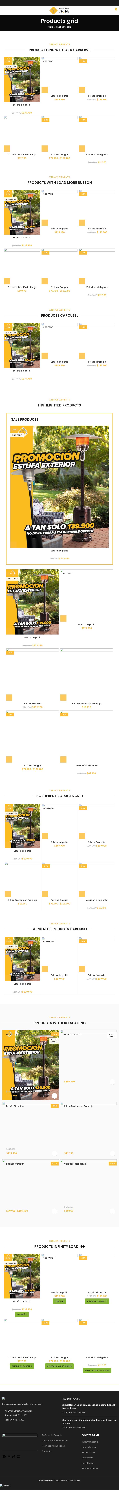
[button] (82, 90)
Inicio (50, 27)
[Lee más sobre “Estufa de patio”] (7, 99)
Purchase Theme (89, 1468)
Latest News (88, 1463)
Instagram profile (90, 1441)
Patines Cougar (59, 154)
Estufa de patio (22, 104)
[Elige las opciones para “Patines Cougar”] (45, 148)
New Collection (89, 1447)
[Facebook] (4, 1457)
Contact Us (87, 1457)
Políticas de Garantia (52, 1435)
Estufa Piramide (97, 95)
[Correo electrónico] (18, 1457)
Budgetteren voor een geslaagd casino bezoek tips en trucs (88, 1406)
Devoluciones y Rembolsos (55, 1440)
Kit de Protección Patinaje (21, 154)
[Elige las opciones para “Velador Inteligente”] (82, 148)
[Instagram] (9, 1457)
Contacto (46, 1451)
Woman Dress (88, 1452)
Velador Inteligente (97, 154)
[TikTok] (14, 1457)
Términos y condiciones (53, 1445)
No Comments (79, 1412)
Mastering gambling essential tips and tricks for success (89, 1422)
